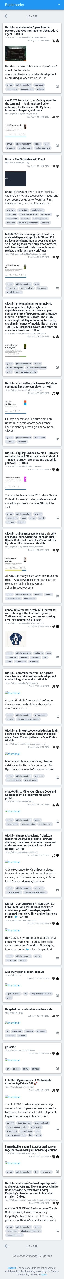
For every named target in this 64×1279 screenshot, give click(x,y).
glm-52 (38, 956)
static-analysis (27, 288)
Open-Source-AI (13, 993)
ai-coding (11, 148)
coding (37, 143)
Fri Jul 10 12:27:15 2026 (39, 1053)
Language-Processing (16, 1135)
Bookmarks (14, 4)
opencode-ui (12, 89)
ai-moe (38, 363)
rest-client (23, 210)
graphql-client (37, 210)
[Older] (6, 16)
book (24, 518)
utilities (35, 1068)
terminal (10, 441)
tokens (48, 594)
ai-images (41, 1031)
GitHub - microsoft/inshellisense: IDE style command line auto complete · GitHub (31, 384)
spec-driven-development (28, 719)
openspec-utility (13, 892)
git (8, 1068)
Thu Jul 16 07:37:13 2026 (38, 747)
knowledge (41, 288)
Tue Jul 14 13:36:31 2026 (38, 804)
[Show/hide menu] (58, 5)
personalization (28, 824)
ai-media (29, 1031)
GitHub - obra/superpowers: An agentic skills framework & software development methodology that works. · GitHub (30, 676)
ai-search (34, 661)
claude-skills (12, 518)
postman (45, 222)
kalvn (44, 1274)
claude (37, 820)
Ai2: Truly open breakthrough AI (24, 971)
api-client (11, 210)
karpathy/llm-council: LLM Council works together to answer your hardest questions (31, 1148)
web (45, 657)
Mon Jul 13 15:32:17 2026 (38, 923)
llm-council (46, 1172)
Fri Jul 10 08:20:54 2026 (39, 1090)
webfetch (39, 653)
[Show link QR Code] (57, 87)
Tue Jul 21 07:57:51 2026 (38, 550)
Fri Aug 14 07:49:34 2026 (38, 40)
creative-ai (17, 1031)
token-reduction (13, 598)
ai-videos (11, 1035)
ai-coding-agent (25, 148)
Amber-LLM (12, 1131)
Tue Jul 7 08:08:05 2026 (39, 1203)
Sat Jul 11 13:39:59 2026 (38, 978)
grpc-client (11, 214)
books (32, 518)
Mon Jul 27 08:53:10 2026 (38, 336)
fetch (9, 661)
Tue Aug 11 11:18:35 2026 (38, 166)
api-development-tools (28, 222)
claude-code (12, 1231)
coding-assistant (43, 148)
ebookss (10, 522)
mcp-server (12, 288)
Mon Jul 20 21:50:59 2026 (38, 626)
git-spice (10, 1046)
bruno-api (11, 222)
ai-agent (24, 657)
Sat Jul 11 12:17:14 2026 (38, 1016)
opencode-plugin (14, 780)
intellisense (40, 437)
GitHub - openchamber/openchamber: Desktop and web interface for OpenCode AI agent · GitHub (31, 31)
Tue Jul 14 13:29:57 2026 (38, 855)
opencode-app (27, 89)
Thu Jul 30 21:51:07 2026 (38, 257)
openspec (39, 888)
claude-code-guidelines (31, 1231)
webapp (40, 89)
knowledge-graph (14, 292)
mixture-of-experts (15, 367)
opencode (39, 85)
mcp (37, 284)
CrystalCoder (26, 1131)
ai (7, 1031)
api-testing (45, 214)
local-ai (23, 960)
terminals (22, 441)
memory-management (36, 367)
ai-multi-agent (31, 780)
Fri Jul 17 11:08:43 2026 (39, 686)
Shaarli (12, 1268)
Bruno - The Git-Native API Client (25, 159)
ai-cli (47, 143)
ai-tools (21, 522)
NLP (38, 1131)
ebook (41, 518)
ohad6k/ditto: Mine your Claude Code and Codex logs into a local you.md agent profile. (30, 795)
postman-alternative (28, 214)
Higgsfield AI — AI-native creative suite (28, 1009)
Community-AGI (41, 1123)
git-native (25, 218)
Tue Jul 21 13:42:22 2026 (38, 469)
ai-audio (22, 1035)
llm (25, 993)
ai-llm (9, 371)
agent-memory (45, 824)
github (9, 85)
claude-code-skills (14, 1235)
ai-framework (40, 715)
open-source (12, 218)
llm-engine (11, 960)
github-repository (23, 85)
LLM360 (10, 1123)
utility (25, 1068)
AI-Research (20, 661)
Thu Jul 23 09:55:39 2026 (38, 393)
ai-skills (38, 514)
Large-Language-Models (26, 371)
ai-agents (35, 657)
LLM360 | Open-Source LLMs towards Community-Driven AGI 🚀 (28, 1081)
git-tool (16, 1068)
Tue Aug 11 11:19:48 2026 (38, 116)
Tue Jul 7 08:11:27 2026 (39, 1156)
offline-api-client (40, 218)
